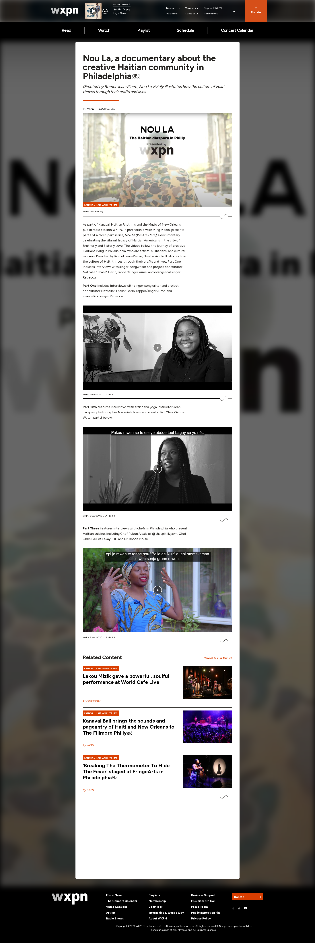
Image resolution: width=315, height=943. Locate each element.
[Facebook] (233, 908)
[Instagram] (239, 908)
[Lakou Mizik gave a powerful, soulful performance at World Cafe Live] (207, 682)
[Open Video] (157, 348)
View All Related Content (218, 658)
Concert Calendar (237, 30)
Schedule (185, 30)
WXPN (90, 108)
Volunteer (172, 13)
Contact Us (192, 13)
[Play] (93, 11)
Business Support (203, 895)
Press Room (199, 907)
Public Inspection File (206, 912)
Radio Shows (115, 918)
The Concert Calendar (121, 901)
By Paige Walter (91, 700)
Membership (192, 8)
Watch (104, 30)
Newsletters (173, 8)
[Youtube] (245, 908)
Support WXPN (213, 8)
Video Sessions (116, 907)
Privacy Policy (201, 918)
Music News (114, 895)
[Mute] (105, 11)
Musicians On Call (203, 901)
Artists (111, 912)
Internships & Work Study (166, 912)
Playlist (143, 30)
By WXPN (88, 745)
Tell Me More (211, 13)
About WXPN (158, 918)
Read (66, 30)
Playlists (154, 895)
